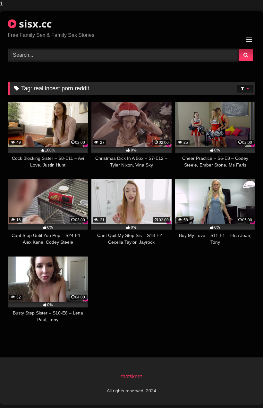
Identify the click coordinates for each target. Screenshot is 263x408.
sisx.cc (34, 23)
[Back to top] (243, 390)
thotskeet (131, 376)
